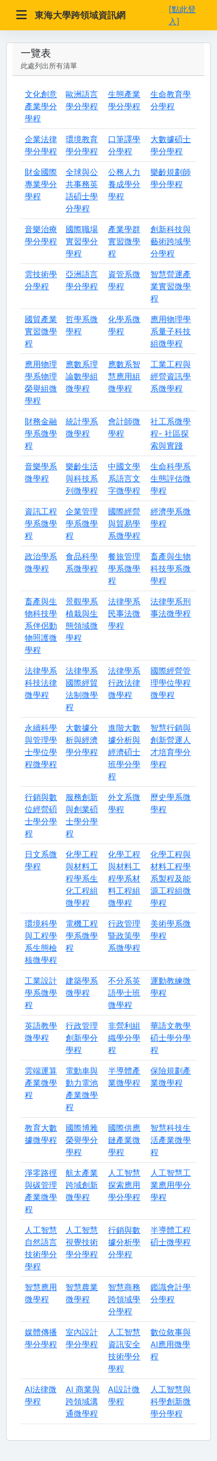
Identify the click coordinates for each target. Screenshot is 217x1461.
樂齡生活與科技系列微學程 (82, 478)
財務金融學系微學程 (41, 433)
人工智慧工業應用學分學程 (170, 1185)
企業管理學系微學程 (82, 523)
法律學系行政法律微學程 (124, 683)
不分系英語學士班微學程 (124, 993)
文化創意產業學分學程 (41, 106)
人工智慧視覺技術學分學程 (82, 1242)
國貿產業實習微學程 (41, 331)
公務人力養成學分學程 (124, 184)
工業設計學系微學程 (41, 993)
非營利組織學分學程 (124, 1038)
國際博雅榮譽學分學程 (82, 1140)
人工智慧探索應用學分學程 (124, 1185)
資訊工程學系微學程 (41, 523)
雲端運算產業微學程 (41, 1083)
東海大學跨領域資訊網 (80, 15)
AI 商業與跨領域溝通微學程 (83, 1401)
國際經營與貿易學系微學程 (124, 523)
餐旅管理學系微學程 (124, 568)
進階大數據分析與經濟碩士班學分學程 (124, 752)
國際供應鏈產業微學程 (124, 1140)
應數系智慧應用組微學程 (124, 376)
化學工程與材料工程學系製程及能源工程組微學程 (170, 878)
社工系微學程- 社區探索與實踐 (170, 433)
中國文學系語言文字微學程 (124, 478)
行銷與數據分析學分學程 (124, 1242)
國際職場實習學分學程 (82, 241)
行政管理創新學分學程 (82, 1038)
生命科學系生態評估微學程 (170, 478)
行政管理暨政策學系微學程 (124, 935)
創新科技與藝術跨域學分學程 (170, 241)
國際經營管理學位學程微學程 (170, 683)
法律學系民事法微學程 (124, 613)
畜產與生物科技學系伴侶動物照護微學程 (41, 625)
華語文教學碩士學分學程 (170, 1038)
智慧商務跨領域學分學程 (124, 1299)
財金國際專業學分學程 (41, 184)
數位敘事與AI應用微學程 (170, 1344)
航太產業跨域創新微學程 (82, 1185)
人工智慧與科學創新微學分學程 (170, 1401)
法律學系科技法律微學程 (41, 683)
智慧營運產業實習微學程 (170, 286)
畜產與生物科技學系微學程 (170, 568)
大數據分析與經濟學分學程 (82, 740)
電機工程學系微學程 (82, 935)
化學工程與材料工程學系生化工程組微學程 (82, 878)
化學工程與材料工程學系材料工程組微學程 (124, 878)
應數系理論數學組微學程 (82, 376)
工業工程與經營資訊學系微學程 (170, 376)
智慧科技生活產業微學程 (170, 1140)
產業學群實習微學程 (124, 241)
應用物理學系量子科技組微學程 (170, 331)
